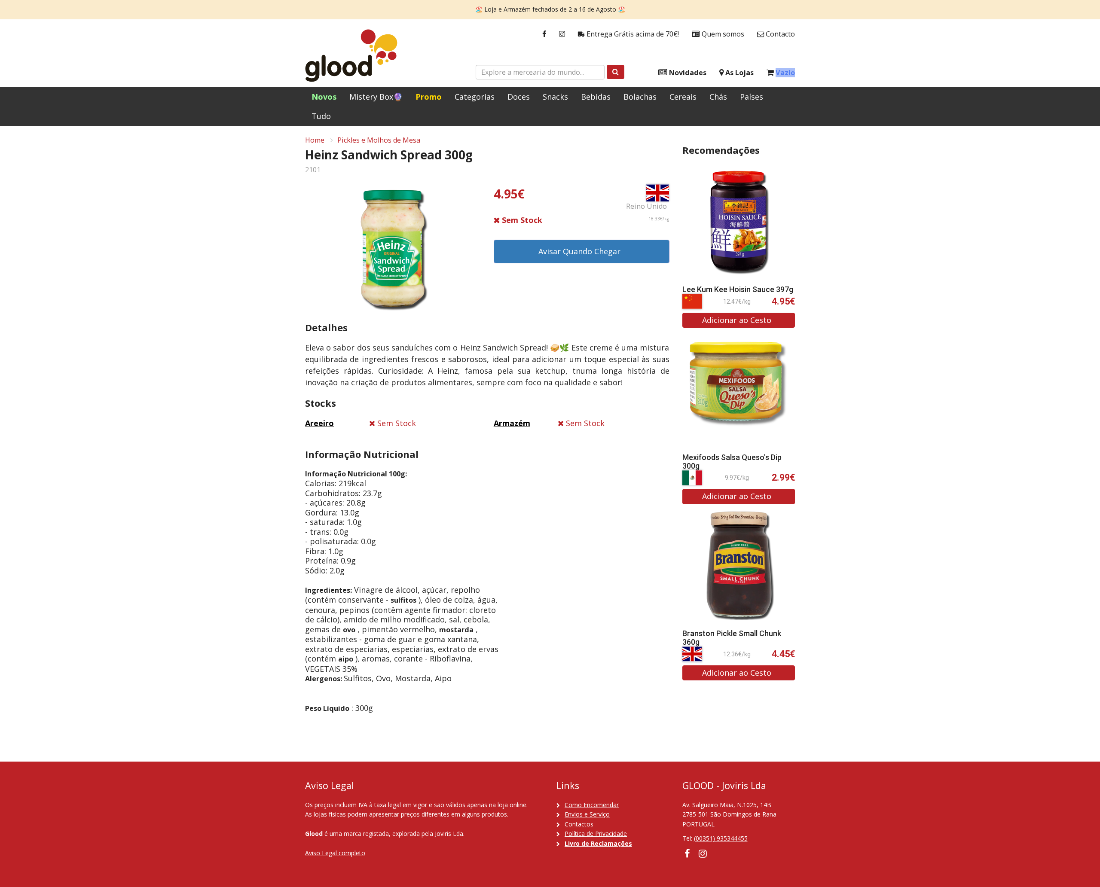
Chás (718, 96)
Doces (518, 96)
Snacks (555, 96)
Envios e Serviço (587, 814)
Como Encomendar (592, 805)
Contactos (579, 824)
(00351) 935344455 (721, 838)
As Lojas (739, 72)
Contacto (779, 34)
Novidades (686, 72)
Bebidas (596, 96)
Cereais (683, 96)
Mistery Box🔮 (376, 96)
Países (751, 96)
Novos (324, 96)
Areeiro (319, 423)
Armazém (512, 423)
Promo (429, 96)
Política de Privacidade (596, 833)
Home (314, 140)
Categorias (475, 96)
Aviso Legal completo (335, 853)
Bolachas (640, 96)
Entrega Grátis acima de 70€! (632, 34)
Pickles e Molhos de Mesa (378, 140)
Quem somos (722, 34)
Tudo (321, 116)
